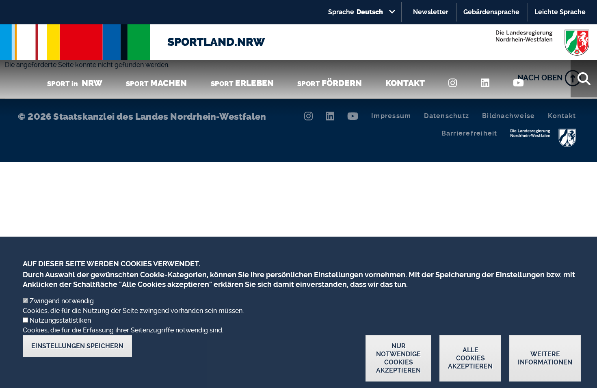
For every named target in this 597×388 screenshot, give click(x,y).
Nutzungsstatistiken (60, 320)
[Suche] (584, 78)
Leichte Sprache (560, 12)
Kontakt (562, 116)
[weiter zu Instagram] (452, 83)
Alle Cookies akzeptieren (470, 358)
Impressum (391, 116)
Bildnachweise (508, 116)
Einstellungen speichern (77, 346)
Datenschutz (446, 116)
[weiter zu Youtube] (518, 83)
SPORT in (74, 83)
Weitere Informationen (545, 358)
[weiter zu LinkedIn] (485, 83)
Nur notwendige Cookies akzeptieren (398, 358)
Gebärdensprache (491, 12)
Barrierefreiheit (469, 133)
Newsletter (430, 12)
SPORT (156, 83)
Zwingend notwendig (62, 301)
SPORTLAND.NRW (216, 42)
